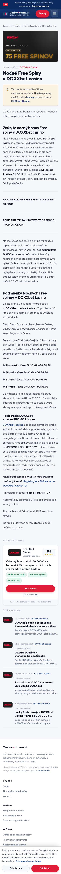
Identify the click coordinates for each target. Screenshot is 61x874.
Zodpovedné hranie (13, 810)
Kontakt (7, 796)
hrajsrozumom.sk (40, 6)
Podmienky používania (15, 839)
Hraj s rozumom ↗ (13, 815)
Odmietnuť (16, 868)
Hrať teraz (31, 588)
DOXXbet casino (13, 424)
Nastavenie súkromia (14, 844)
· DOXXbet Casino (28, 67)
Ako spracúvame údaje (28, 861)
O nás (6, 786)
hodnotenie (44, 770)
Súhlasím (45, 868)
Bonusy (42, 13)
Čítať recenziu (30, 595)
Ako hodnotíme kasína (15, 791)
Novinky (17, 26)
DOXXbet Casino (20, 101)
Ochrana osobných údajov (17, 834)
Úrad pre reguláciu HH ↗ (16, 820)
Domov (6, 26)
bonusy (30, 97)
